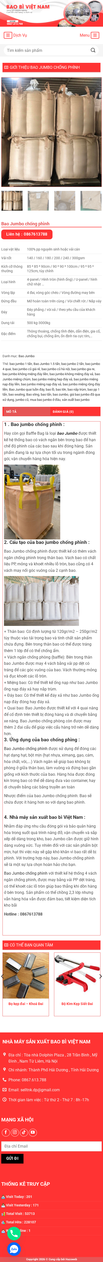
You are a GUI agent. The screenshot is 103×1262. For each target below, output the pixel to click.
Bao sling (32, 394)
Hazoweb (71, 1259)
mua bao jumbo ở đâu (45, 400)
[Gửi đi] (93, 50)
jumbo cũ (22, 400)
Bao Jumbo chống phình (26, 748)
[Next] (93, 132)
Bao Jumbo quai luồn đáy (26, 389)
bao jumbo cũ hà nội (56, 369)
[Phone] (14, 1233)
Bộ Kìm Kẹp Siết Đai (77, 1004)
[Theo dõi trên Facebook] (6, 1133)
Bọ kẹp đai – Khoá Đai (25, 1004)
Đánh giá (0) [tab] (63, 412)
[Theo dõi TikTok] (24, 1133)
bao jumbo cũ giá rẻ (26, 369)
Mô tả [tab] (11, 412)
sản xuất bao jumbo (76, 400)
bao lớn (61, 389)
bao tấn (46, 394)
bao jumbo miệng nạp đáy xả (41, 384)
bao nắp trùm (77, 389)
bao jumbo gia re (82, 369)
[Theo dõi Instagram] (15, 1133)
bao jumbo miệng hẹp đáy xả (52, 379)
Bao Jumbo (26, 356)
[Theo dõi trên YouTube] (33, 1133)
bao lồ (50, 389)
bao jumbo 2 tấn (72, 364)
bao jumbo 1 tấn (21, 364)
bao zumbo (60, 394)
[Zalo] (14, 1249)
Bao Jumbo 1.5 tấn (47, 364)
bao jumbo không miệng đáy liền (25, 374)
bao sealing (16, 394)
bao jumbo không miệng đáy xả (71, 374)
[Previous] (9, 132)
